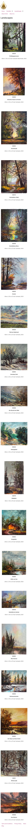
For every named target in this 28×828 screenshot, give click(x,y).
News (24, 823)
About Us (12, 13)
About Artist (5, 13)
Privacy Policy (17, 823)
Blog (3, 826)
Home (3, 11)
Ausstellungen (18, 11)
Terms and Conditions (7, 823)
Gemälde (9, 11)
